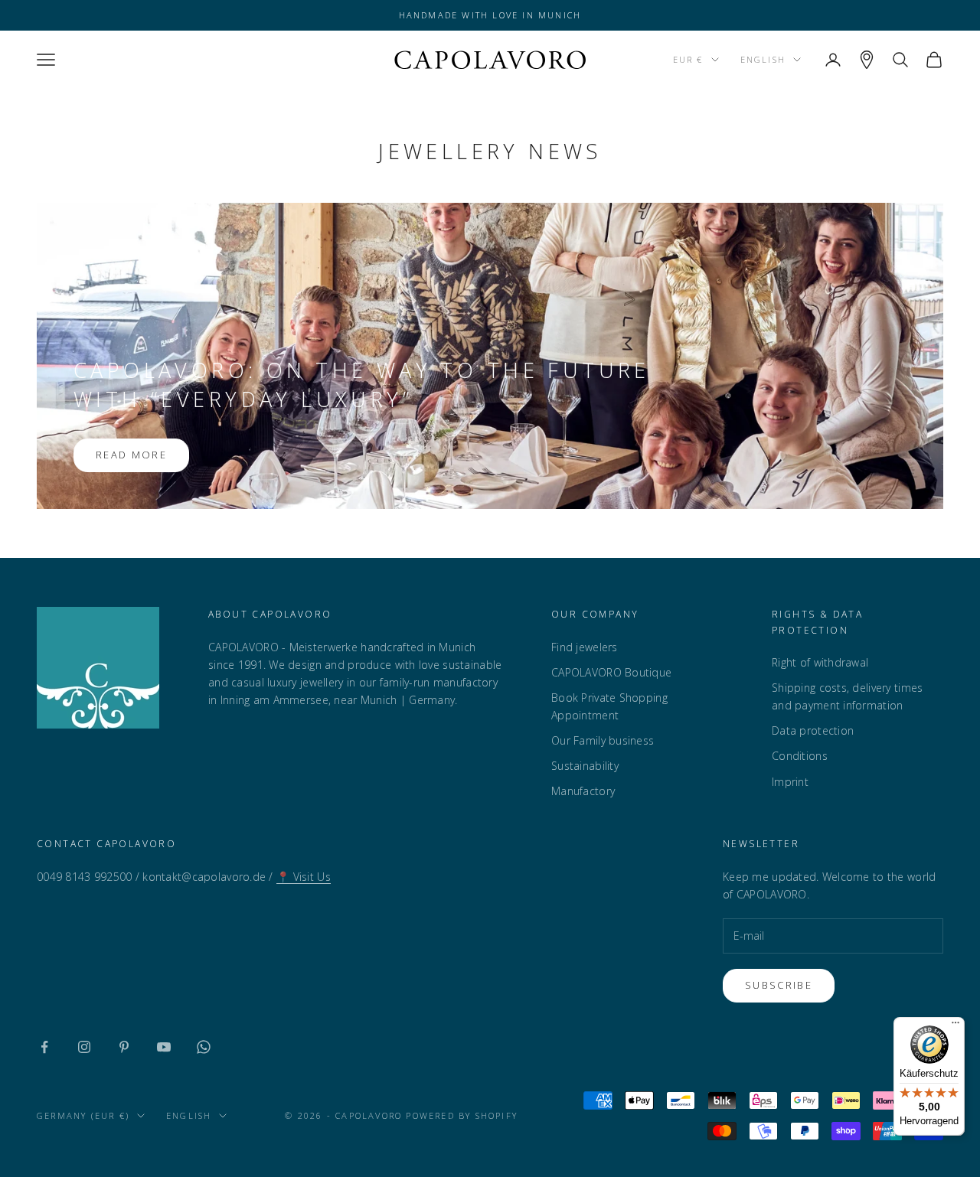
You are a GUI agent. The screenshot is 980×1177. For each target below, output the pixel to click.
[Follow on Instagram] (84, 1047)
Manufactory (583, 791)
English (763, 59)
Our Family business (602, 740)
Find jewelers (584, 647)
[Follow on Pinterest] (124, 1047)
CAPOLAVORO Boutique (611, 672)
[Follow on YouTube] (164, 1047)
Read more (131, 454)
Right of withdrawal (820, 662)
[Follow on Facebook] (44, 1047)
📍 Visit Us (303, 876)
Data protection (813, 730)
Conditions (800, 755)
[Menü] (955, 1026)
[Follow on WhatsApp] (203, 1047)
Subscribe (778, 985)
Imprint (790, 781)
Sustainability (585, 765)
